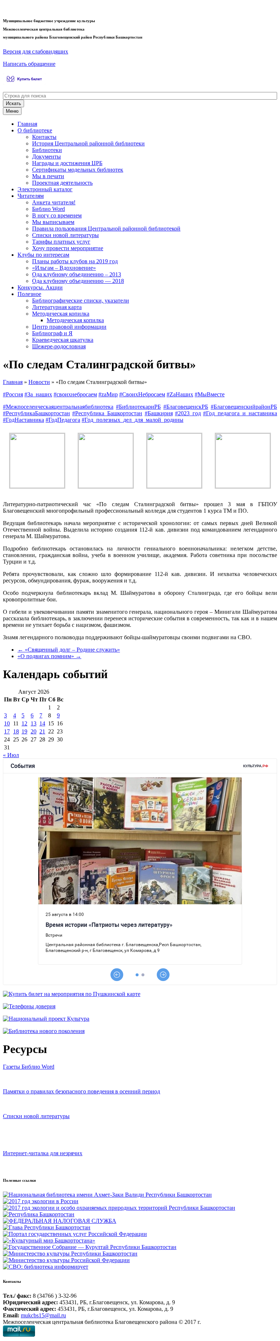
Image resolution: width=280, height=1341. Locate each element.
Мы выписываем (53, 222)
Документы (46, 156)
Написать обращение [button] (29, 64)
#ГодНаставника (23, 420)
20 (33, 731)
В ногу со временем (57, 215)
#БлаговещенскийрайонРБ (244, 407)
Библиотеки (47, 150)
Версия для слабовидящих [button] (35, 51)
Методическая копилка (60, 314)
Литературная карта (57, 307)
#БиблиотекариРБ (138, 407)
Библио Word (48, 209)
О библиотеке (35, 130)
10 (7, 723)
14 (42, 723)
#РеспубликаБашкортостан (36, 413)
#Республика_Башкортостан (107, 413)
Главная (27, 124)
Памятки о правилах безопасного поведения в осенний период (81, 1091)
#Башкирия (159, 413)
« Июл (11, 755)
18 (16, 731)
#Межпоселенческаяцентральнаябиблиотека (58, 407)
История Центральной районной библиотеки (88, 143)
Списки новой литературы (65, 235)
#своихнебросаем (75, 394)
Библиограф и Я (52, 333)
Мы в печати (48, 176)
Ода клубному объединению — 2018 (78, 281)
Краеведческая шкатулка (62, 340)
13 (33, 723)
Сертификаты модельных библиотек (77, 170)
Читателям (31, 196)
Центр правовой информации (69, 327)
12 (24, 723)
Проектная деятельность (62, 183)
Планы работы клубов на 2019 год (75, 261)
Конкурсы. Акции (40, 287)
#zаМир (108, 394)
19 (24, 731)
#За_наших (38, 394)
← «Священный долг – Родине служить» (69, 650)
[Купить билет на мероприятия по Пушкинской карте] (25, 83)
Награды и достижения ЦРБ (67, 163)
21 (42, 731)
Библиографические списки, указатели (80, 300)
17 (7, 731)
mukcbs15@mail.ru (43, 1315)
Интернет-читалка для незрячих (42, 1153)
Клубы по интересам (43, 255)
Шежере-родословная (59, 346)
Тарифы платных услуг (61, 242)
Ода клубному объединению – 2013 (76, 274)
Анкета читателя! (53, 202)
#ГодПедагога (63, 420)
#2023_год (188, 413)
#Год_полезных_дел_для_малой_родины (132, 420)
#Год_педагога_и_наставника (240, 413)
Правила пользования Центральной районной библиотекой (106, 228)
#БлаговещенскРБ (185, 407)
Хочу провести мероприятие (67, 248)
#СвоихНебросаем (142, 394)
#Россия (13, 394)
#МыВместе (210, 394)
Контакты (44, 137)
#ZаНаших (180, 394)
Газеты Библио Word (28, 1067)
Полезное (29, 294)
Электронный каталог (45, 189)
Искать (13, 103)
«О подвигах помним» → (49, 656)
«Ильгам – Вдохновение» (64, 268)
